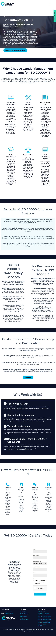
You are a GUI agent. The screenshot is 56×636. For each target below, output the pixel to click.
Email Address (36, 566)
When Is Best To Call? (37, 561)
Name (34, 549)
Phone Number (36, 555)
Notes (34, 572)
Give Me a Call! (40, 594)
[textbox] (38, 563)
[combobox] (40, 563)
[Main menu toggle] (49, 4)
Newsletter (35, 578)
